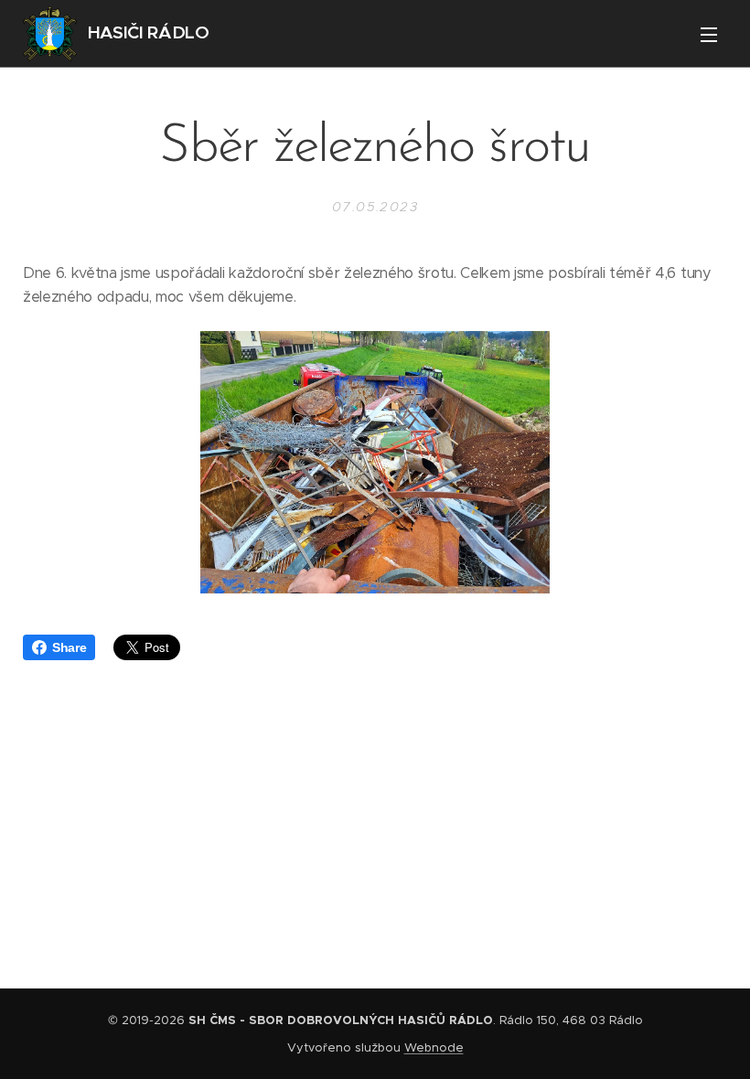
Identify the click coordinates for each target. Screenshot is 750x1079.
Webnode (434, 1047)
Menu (709, 34)
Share (69, 647)
